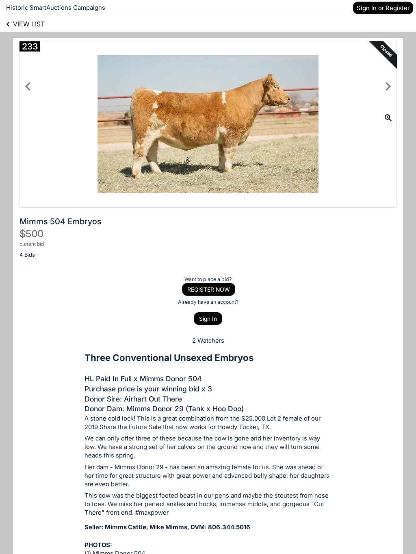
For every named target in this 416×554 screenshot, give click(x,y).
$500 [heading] (31, 234)
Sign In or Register (383, 8)
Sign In (208, 318)
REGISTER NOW (208, 289)
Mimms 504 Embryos (61, 221)
